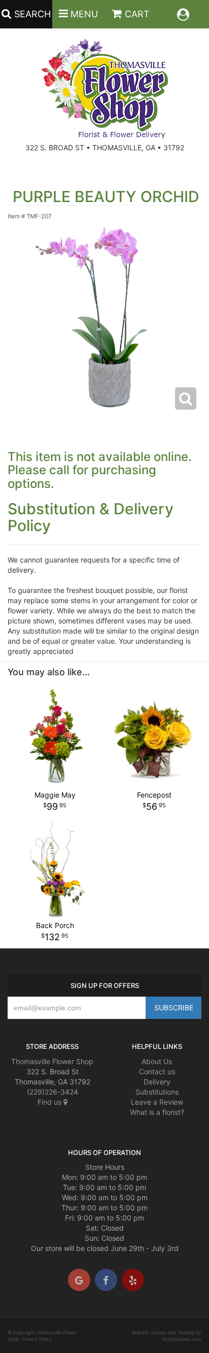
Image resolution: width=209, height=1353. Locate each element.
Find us (50, 1102)
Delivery (157, 1081)
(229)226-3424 (52, 1091)
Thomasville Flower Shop (52, 1061)
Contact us (157, 1071)
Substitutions (157, 1091)
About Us (157, 1061)
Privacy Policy (37, 1339)
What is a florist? (157, 1112)
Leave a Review (157, 1102)
